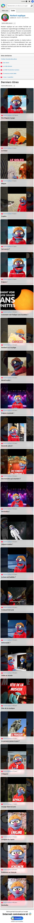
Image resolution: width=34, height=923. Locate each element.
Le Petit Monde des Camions (11, 70)
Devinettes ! (5, 511)
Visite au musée (6, 675)
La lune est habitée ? (8, 577)
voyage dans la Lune (8, 807)
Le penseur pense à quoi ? (10, 741)
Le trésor (4, 151)
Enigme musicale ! (7, 413)
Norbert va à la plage (8, 347)
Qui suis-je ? (5, 249)
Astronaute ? (5, 643)
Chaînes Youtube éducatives (9, 59)
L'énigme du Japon (7, 839)
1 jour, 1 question (8, 77)
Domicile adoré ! (7, 446)
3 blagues (4, 774)
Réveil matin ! (6, 380)
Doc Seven (6, 62)
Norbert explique (17, 16)
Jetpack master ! (7, 544)
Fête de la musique (8, 708)
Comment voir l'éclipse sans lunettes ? (14, 315)
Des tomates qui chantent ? (11, 479)
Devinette (4, 905)
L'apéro (3, 216)
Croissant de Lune (7, 610)
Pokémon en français (8, 872)
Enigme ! (4, 282)
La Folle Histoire (7, 66)
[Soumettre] (31, 6)
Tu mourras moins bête (9, 73)
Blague (3, 183)
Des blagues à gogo (8, 118)
